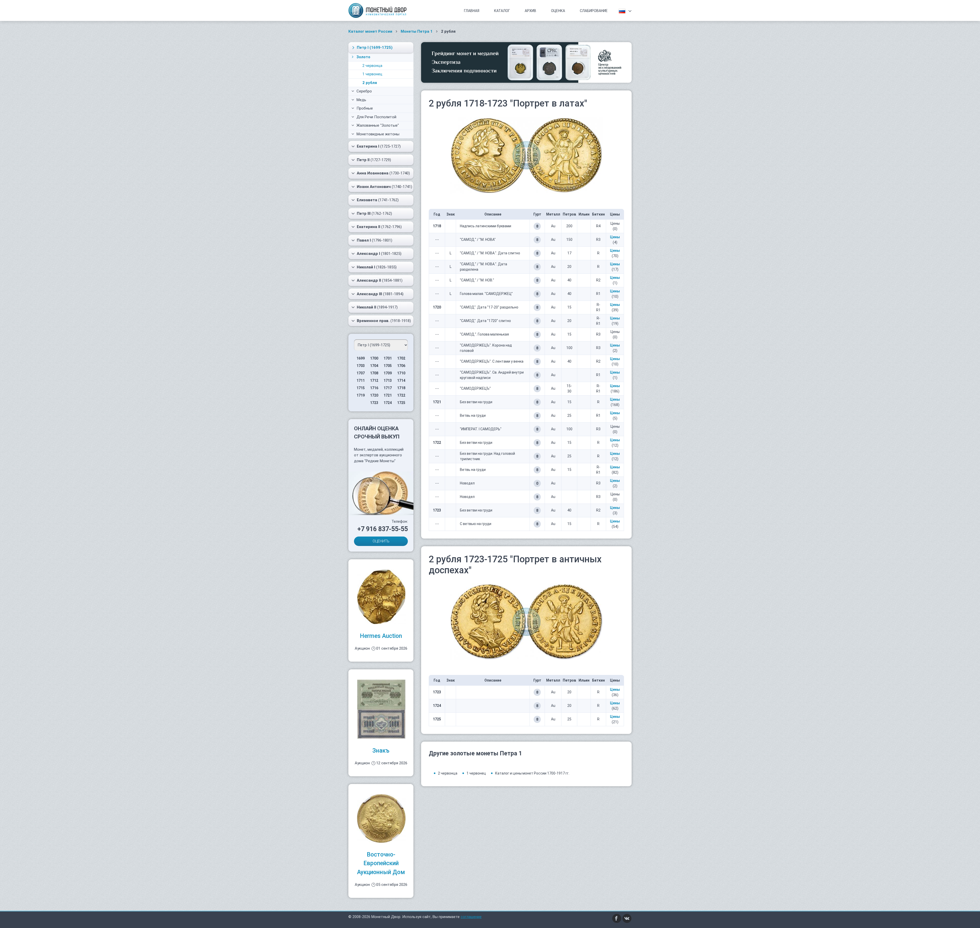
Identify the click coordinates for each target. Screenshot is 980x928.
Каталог (502, 11)
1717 (388, 388)
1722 (401, 395)
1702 (401, 358)
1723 (374, 403)
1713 (388, 380)
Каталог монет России (370, 31)
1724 (388, 403)
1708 (374, 373)
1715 (361, 388)
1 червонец (372, 74)
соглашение (471, 916)
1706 (401, 366)
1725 (401, 403)
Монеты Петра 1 (417, 31)
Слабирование (594, 11)
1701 (388, 358)
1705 (388, 366)
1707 (361, 373)
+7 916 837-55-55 (382, 529)
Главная (471, 11)
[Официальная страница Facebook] (616, 918)
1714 (401, 380)
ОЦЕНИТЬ (381, 541)
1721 (388, 395)
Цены (615, 237)
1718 (401, 388)
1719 (361, 395)
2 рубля (369, 82)
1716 (374, 388)
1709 (388, 373)
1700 (374, 358)
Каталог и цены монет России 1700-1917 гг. (532, 773)
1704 (374, 366)
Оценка (558, 11)
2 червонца (372, 65)
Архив (530, 11)
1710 (401, 373)
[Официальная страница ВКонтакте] (627, 918)
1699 (361, 358)
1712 (374, 380)
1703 (361, 366)
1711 (361, 380)
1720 (374, 395)
